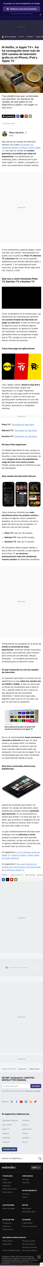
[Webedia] (9, 1169)
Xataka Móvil (7, 1182)
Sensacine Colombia (29, 1247)
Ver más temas (9, 1149)
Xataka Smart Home (10, 1189)
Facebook (17, 116)
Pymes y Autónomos (29, 1226)
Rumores (6, 1133)
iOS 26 (24, 1142)
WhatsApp (6, 1138)
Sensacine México (28, 1244)
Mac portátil (7, 1125)
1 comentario (9, 116)
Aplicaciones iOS (17, 875)
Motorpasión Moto (29, 1212)
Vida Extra (25, 1182)
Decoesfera (7, 1226)
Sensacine (26, 1194)
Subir (34, 1167)
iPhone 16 (22, 1069)
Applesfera (8, 724)
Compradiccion (8, 1229)
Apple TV (6, 1129)
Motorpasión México (29, 1250)
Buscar (40, 1158)
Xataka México (8, 1241)
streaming (31, 875)
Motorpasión (26, 1208)
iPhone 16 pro (35, 1069)
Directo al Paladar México (12, 1250)
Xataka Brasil (7, 1244)
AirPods (30, 37)
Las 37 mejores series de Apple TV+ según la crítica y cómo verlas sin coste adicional (21, 855)
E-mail (30, 116)
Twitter (22, 116)
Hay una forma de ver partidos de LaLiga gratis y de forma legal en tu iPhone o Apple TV (21, 867)
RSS (31, 1101)
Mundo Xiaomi (8, 1192)
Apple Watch (27, 1129)
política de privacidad (32, 1091)
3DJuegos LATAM (28, 1241)
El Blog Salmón (27, 1223)
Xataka (5, 1179)
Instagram (26, 1101)
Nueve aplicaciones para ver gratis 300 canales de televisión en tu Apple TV (20, 728)
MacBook (25, 1138)
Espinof (25, 1197)
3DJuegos (25, 1179)
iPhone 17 (6, 1142)
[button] (17, 132)
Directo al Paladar (9, 1208)
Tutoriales (25, 1120)
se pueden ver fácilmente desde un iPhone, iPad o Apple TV (21, 148)
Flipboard (26, 116)
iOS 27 (21, 37)
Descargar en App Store (23, 424)
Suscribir (36, 1086)
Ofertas (25, 1133)
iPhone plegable (10, 37)
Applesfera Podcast (10, 1120)
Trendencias (7, 1223)
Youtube (21, 1101)
